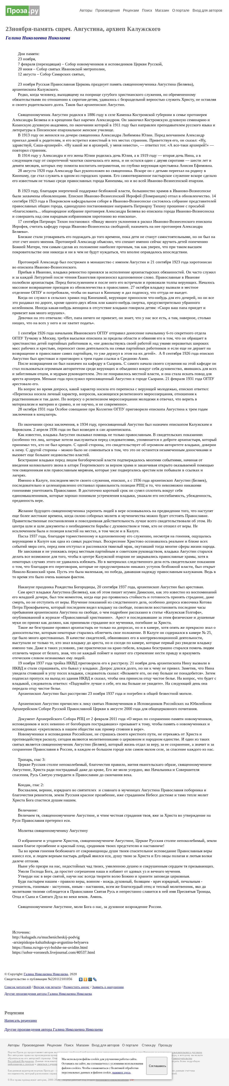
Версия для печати (47, 987)
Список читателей (17, 987)
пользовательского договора (186, 1052)
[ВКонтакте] (80, 979)
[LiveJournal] (95, 979)
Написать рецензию (20, 1020)
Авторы (86, 10)
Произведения (107, 10)
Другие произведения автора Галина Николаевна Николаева (48, 994)
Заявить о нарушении (108, 987)
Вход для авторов (207, 10)
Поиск (147, 10)
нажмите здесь (121, 1072)
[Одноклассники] (85, 979)
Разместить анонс (76, 987)
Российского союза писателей (112, 1080)
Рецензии (131, 10)
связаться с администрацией (52, 1064)
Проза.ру (165, 1045)
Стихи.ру (149, 1045)
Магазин (162, 10)
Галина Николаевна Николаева (38, 38)
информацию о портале (21, 1064)
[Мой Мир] (90, 979)
